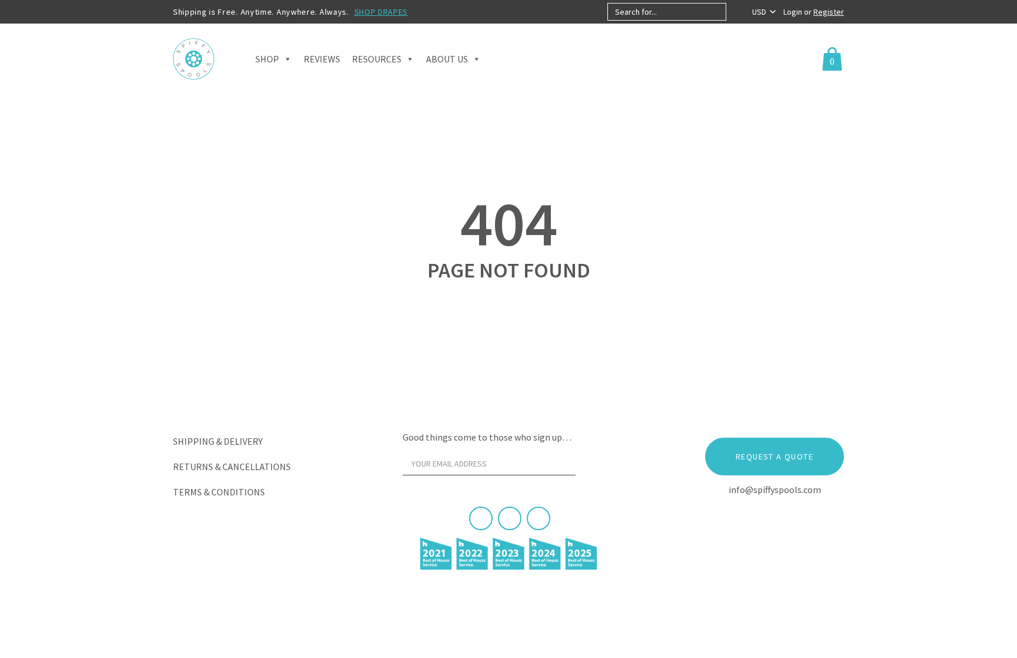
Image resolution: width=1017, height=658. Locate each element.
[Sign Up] (597, 466)
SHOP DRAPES (381, 11)
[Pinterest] (509, 518)
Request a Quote (774, 456)
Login (793, 11)
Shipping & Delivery (217, 441)
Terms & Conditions (219, 492)
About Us (447, 59)
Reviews (322, 59)
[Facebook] (481, 518)
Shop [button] (267, 59)
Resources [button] (376, 59)
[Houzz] (538, 518)
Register (828, 11)
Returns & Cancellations (232, 466)
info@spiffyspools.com (775, 489)
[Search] (736, 12)
